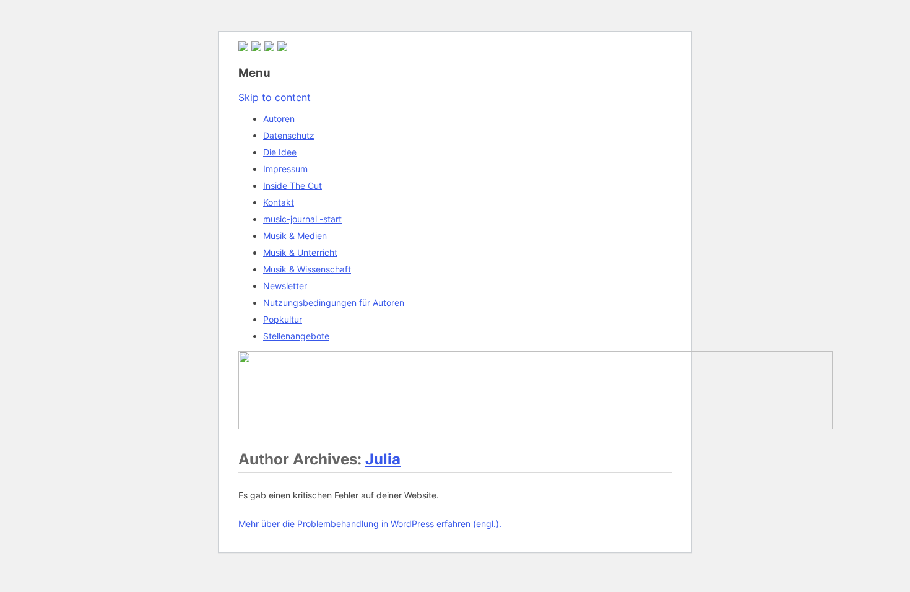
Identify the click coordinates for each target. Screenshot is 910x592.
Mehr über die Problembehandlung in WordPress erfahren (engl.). (369, 523)
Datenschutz (288, 135)
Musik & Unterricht (300, 252)
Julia (383, 459)
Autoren (279, 118)
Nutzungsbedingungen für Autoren (333, 302)
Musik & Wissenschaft (307, 269)
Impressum (285, 168)
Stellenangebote (296, 336)
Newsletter (285, 286)
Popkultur (282, 319)
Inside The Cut (292, 185)
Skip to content (274, 97)
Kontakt (278, 202)
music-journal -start (302, 219)
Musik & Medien (295, 235)
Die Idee (280, 152)
